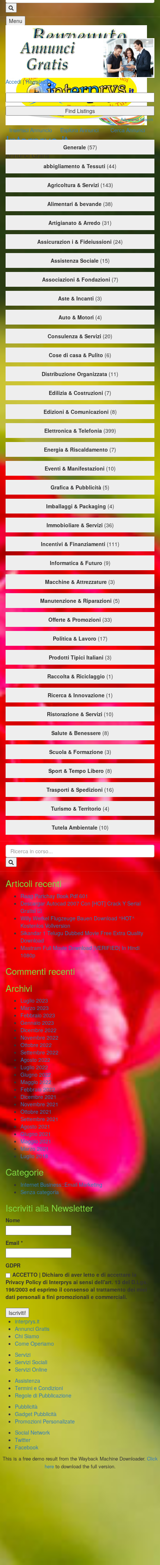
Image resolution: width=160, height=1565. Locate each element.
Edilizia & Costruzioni (76, 392)
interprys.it (27, 1321)
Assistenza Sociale (75, 260)
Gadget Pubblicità (36, 1414)
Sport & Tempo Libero (76, 770)
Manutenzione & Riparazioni (76, 600)
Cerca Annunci (128, 130)
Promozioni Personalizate (45, 1421)
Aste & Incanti (76, 298)
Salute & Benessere (76, 733)
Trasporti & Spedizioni (75, 789)
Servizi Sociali (31, 1362)
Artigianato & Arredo (74, 222)
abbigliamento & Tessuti (74, 166)
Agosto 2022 (35, 1059)
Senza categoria (39, 1192)
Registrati (37, 81)
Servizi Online (31, 1369)
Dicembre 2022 (38, 1030)
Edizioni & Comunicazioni (76, 411)
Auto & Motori (76, 317)
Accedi (13, 81)
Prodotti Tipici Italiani (76, 657)
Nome (13, 1220)
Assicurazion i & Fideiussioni (74, 241)
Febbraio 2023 (37, 1015)
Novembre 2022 (39, 1037)
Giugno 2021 (35, 1133)
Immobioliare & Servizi (75, 525)
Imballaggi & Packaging (76, 506)
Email (14, 1242)
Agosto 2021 (35, 1126)
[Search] (11, 8)
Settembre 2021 (39, 1119)
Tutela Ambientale (74, 827)
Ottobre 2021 (36, 1111)
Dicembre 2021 (38, 1096)
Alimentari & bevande (74, 203)
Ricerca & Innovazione (76, 695)
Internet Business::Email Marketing (61, 1184)
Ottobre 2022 (36, 1045)
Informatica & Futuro (76, 562)
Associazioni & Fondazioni (76, 279)
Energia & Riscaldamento (76, 449)
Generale (74, 147)
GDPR (13, 1265)
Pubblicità (26, 1406)
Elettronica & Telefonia (73, 430)
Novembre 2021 (39, 1104)
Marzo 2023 (34, 1007)
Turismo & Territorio (76, 808)
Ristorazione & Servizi (74, 714)
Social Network (32, 1432)
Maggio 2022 (35, 1082)
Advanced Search (137, 119)
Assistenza (27, 1380)
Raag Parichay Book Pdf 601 (54, 896)
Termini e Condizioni (39, 1388)
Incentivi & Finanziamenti (73, 544)
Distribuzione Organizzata (74, 374)
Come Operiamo (34, 1343)
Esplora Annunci (79, 130)
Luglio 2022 (34, 1067)
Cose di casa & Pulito (76, 355)
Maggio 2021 (35, 1141)
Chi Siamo (27, 1336)
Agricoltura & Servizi (73, 185)
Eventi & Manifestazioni (75, 468)
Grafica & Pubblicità (76, 487)
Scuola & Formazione (76, 751)
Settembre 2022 (39, 1052)
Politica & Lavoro (74, 638)
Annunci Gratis (32, 1328)
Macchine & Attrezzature (76, 581)
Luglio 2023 (34, 1000)
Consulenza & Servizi (74, 336)
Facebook (26, 1447)
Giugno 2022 (35, 1074)
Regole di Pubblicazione (43, 1395)
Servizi (23, 1354)
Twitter (23, 1439)
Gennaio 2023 (37, 1022)
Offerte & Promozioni (74, 619)
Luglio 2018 (34, 1156)
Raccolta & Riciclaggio (76, 676)
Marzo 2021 (34, 1148)
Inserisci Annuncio (30, 130)
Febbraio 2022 (37, 1089)
